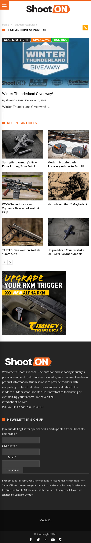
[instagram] (60, 539)
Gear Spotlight (16, 39)
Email (9, 457)
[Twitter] (38, 539)
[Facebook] (30, 539)
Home (5, 24)
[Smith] (45, 303)
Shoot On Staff (14, 100)
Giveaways (41, 39)
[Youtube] (53, 539)
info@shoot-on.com (14, 402)
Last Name (9, 445)
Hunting (60, 39)
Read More (11, 115)
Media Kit (45, 520)
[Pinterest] (45, 539)
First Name (9, 434)
